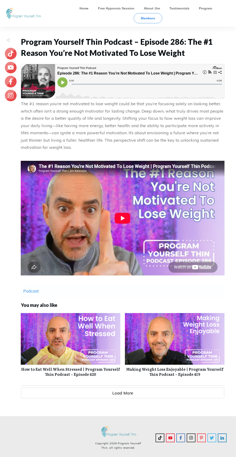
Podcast (31, 291)
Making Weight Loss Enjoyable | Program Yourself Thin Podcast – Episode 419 (174, 347)
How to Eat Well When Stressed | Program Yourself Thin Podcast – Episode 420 (70, 347)
